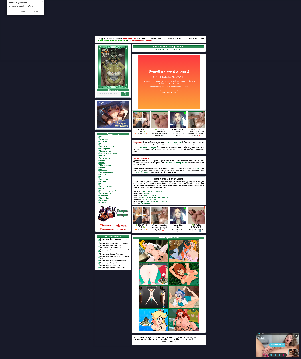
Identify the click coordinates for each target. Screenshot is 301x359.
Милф (102, 160)
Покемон (103, 184)
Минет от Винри (177, 49)
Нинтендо (104, 177)
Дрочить (153, 195)
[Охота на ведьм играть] (184, 285)
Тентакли (104, 196)
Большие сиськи (107, 146)
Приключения (106, 186)
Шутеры (103, 200)
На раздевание (106, 172)
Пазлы (103, 181)
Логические (105, 158)
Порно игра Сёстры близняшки (112, 263)
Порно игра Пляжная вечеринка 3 (113, 268)
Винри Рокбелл (161, 201)
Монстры (104, 167)
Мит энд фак (105, 165)
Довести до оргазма (108, 153)
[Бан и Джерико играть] (184, 308)
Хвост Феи (104, 198)
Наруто (103, 174)
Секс (102, 188)
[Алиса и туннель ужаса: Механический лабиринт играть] (154, 308)
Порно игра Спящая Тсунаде (111, 254)
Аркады (103, 141)
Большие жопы (106, 144)
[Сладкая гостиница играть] (154, 262)
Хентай (143, 192)
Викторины (105, 149)
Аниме (146, 194)
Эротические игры (161, 49)
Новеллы (104, 179)
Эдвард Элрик (149, 201)
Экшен (103, 203)
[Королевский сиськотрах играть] (154, 331)
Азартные (104, 139)
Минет (102, 163)
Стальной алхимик (149, 199)
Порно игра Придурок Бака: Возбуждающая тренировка (111, 246)
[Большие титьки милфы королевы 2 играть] (184, 331)
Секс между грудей (108, 191)
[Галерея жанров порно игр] (113, 221)
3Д (101, 137)
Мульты (103, 170)
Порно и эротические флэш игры (168, 47)
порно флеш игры (169, 341)
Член (154, 197)
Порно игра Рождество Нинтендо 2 (113, 260)
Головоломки (106, 151)
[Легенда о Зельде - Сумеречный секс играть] (184, 262)
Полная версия (146, 203)
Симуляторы (105, 193)
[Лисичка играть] (154, 285)
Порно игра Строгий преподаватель (114, 243)
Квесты (103, 156)
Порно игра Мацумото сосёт (111, 265)
